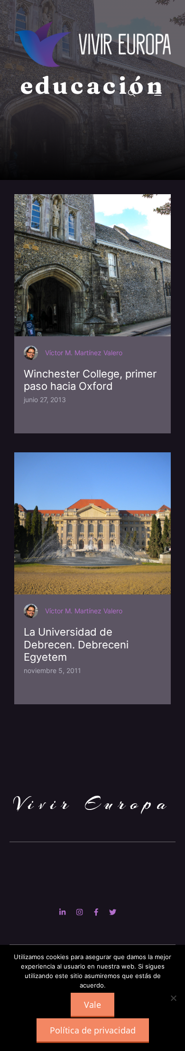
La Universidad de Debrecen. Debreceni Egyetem (76, 644)
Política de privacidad (93, 1030)
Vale (92, 1004)
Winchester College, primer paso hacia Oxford (90, 380)
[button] (132, 93)
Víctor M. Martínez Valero (83, 353)
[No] (173, 998)
